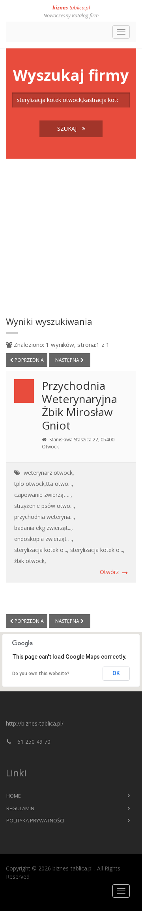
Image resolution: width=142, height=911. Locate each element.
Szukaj (67, 128)
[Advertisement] (71, 237)
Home (13, 795)
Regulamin (20, 808)
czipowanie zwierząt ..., (43, 494)
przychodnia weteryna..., (44, 516)
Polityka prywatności (35, 820)
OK (116, 673)
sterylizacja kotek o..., (41, 550)
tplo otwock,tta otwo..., (43, 483)
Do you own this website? (40, 673)
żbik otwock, (30, 561)
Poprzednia (28, 360)
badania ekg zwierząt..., (43, 527)
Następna (67, 360)
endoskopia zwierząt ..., (43, 539)
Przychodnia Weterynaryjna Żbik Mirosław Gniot (79, 405)
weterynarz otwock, (49, 472)
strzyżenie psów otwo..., (44, 505)
